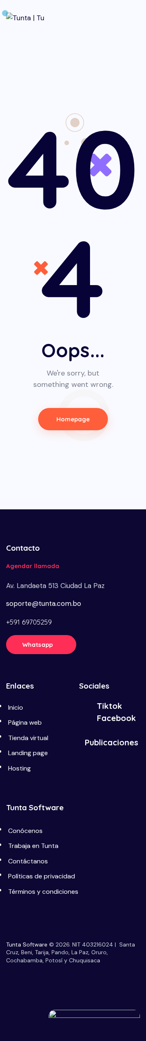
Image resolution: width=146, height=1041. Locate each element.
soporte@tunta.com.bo (43, 603)
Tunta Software (26, 944)
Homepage (73, 419)
